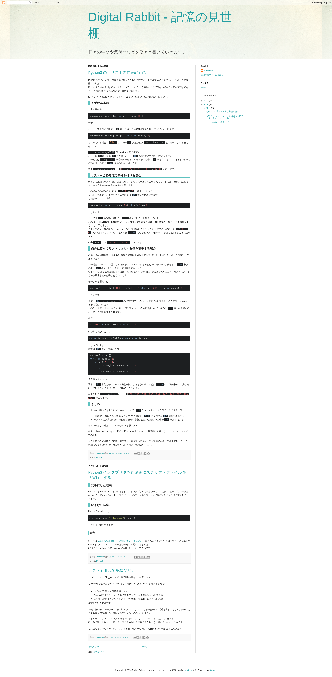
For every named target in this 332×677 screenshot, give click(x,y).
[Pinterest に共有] (148, 453)
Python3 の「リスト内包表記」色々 (118, 72)
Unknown (208, 70)
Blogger (213, 670)
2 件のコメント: (123, 557)
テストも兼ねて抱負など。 (111, 570)
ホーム (145, 647)
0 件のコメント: (123, 453)
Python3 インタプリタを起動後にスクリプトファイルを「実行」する (224, 116)
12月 (208, 108)
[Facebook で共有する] (145, 453)
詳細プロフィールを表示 (212, 75)
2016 (206, 104)
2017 (206, 100)
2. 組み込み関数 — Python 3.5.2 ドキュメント (121, 541)
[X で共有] (142, 453)
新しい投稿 (94, 647)
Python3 (99, 458)
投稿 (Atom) (98, 652)
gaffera (188, 670)
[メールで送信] (135, 453)
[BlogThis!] (138, 453)
